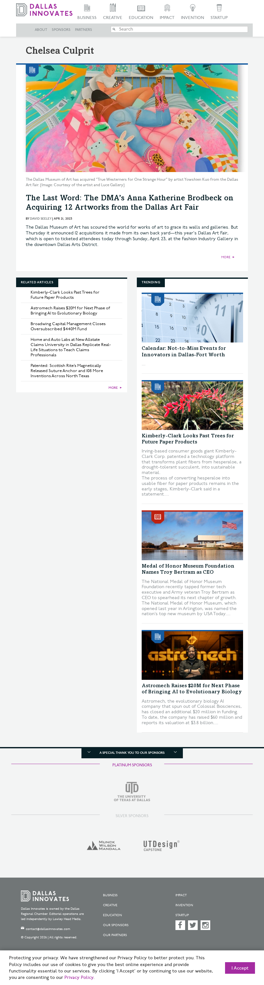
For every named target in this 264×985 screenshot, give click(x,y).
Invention (192, 17)
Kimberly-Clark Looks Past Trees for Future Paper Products (65, 295)
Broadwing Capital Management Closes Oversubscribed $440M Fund (68, 326)
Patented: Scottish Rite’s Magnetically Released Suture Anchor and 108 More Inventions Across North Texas (67, 370)
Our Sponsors (115, 925)
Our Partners (115, 935)
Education (141, 17)
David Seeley (40, 219)
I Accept (240, 968)
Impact (167, 17)
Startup (219, 17)
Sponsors (61, 30)
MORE (226, 257)
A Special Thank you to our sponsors (132, 753)
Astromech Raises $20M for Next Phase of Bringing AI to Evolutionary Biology (70, 311)
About (41, 30)
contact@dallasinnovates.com (48, 929)
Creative (112, 17)
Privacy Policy (78, 977)
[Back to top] (243, 949)
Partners (83, 30)
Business (87, 17)
